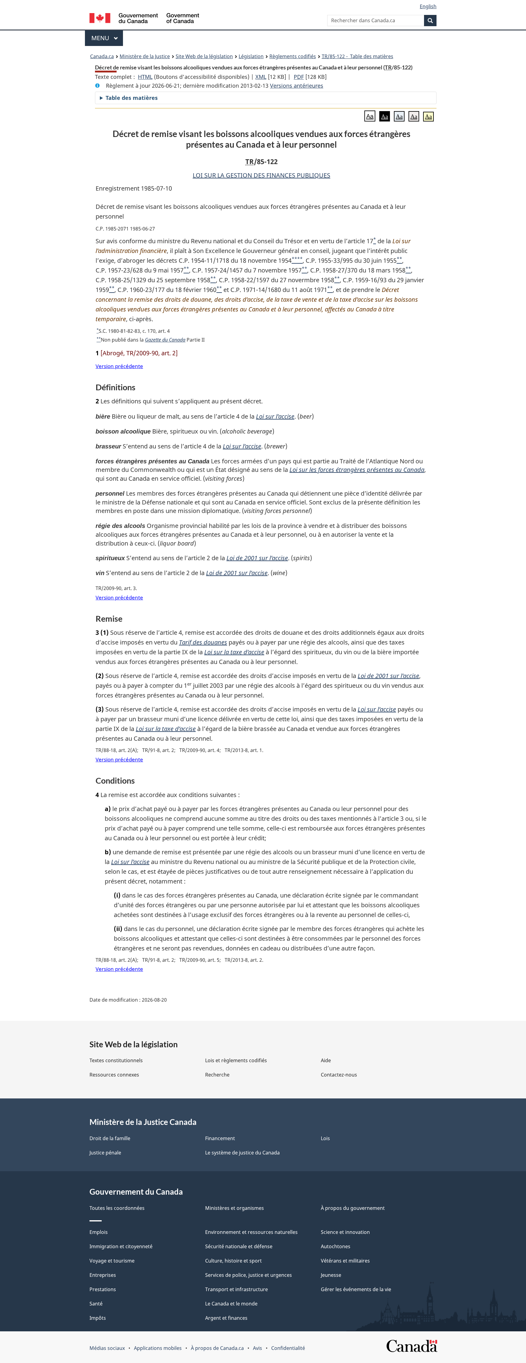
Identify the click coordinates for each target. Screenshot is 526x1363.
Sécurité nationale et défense (238, 1246)
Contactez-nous (339, 1074)
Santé (96, 1303)
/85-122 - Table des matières (357, 56)
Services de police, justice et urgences (248, 1275)
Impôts (97, 1318)
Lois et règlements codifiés (236, 1060)
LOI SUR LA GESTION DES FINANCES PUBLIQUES (261, 175)
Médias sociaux (107, 1348)
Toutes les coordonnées (117, 1208)
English (428, 6)
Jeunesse (331, 1275)
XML (260, 76)
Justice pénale (105, 1152)
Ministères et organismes (234, 1208)
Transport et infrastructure (236, 1289)
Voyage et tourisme (112, 1260)
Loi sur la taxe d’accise (234, 652)
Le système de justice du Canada (242, 1152)
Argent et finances (226, 1318)
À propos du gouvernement (353, 1208)
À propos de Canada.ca (217, 1348)
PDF (299, 76)
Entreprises (102, 1275)
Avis (257, 1348)
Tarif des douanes (203, 642)
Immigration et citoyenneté (121, 1246)
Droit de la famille (109, 1138)
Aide (326, 1060)
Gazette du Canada (165, 339)
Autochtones (335, 1246)
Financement (220, 1138)
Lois (325, 1138)
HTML (145, 76)
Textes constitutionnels (116, 1060)
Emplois (98, 1232)
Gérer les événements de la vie (356, 1289)
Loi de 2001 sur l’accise (257, 558)
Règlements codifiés (292, 56)
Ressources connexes (114, 1074)
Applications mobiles (158, 1348)
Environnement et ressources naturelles (251, 1232)
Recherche (217, 1074)
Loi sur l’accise (275, 416)
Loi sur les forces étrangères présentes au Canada (356, 469)
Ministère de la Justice (145, 56)
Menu (107, 38)
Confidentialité (288, 1348)
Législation (251, 56)
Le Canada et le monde (231, 1303)
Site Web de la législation (204, 56)
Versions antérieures (296, 85)
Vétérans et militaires (345, 1260)
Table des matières (132, 97)
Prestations (102, 1289)
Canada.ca (102, 56)
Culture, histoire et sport (233, 1260)
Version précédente (119, 366)
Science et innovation (345, 1232)
